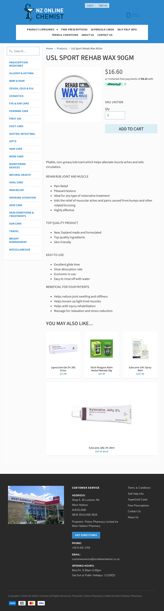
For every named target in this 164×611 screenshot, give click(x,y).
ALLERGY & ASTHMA (21, 73)
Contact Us (105, 35)
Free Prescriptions (138, 505)
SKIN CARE (15, 205)
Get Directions (86, 535)
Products (62, 48)
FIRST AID (15, 119)
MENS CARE (16, 157)
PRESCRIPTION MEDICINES (18, 64)
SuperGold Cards (102, 29)
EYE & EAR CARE (19, 104)
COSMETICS (16, 96)
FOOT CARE (16, 126)
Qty (107, 109)
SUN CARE (15, 224)
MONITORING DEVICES (17, 166)
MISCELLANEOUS (19, 250)
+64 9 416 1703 (81, 547)
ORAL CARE (16, 183)
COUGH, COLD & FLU (21, 89)
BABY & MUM (17, 81)
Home (49, 48)
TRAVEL (14, 231)
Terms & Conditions (65, 35)
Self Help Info (127, 29)
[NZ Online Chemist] (44, 12)
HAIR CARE (15, 149)
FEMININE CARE (18, 111)
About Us (88, 35)
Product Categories (43, 30)
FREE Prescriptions (74, 29)
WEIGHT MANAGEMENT (18, 240)
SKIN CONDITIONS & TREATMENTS (21, 214)
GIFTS (12, 141)
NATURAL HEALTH (20, 175)
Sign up (103, 5)
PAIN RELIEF (16, 190)
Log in (90, 5)
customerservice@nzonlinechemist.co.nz (96, 559)
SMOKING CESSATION (22, 198)
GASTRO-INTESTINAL (22, 134)
